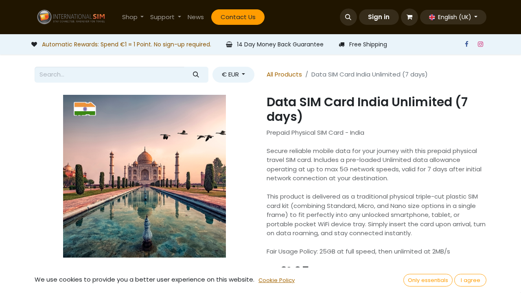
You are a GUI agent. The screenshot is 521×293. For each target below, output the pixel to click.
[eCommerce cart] (409, 17)
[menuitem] (133, 17)
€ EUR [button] (231, 74)
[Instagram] (480, 44)
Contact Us (238, 17)
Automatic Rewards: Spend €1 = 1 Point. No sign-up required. (126, 44)
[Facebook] (466, 44)
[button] (348, 17)
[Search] (196, 75)
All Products (284, 74)
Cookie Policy (276, 280)
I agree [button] (470, 280)
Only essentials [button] (428, 280)
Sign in (379, 17)
